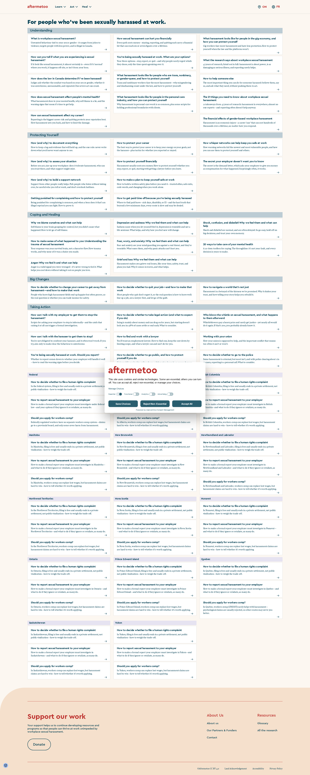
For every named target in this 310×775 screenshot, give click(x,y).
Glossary (262, 723)
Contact (212, 737)
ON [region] (264, 6)
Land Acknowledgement (236, 768)
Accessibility (258, 768)
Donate (39, 744)
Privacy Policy (276, 768)
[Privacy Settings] (6, 765)
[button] (60, 7)
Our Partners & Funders (222, 730)
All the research (267, 730)
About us (212, 723)
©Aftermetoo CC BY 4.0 (208, 768)
